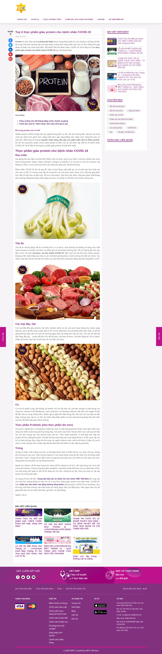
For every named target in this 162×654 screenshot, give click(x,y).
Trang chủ (22, 19)
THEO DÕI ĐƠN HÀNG (44, 589)
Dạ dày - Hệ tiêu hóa (126, 132)
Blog (74, 611)
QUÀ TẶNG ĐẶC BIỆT (23, 589)
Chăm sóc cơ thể (116, 115)
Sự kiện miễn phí (116, 19)
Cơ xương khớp (116, 128)
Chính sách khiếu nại (58, 621)
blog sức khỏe (134, 111)
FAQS (59, 589)
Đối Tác (75, 618)
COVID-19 (35, 19)
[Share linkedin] (10, 50)
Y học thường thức (52, 19)
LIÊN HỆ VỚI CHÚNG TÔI (75, 589)
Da (111, 132)
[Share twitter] (10, 45)
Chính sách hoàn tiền (58, 618)
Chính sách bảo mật (58, 607)
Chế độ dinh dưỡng (117, 123)
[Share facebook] (10, 40)
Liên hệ (75, 615)
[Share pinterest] (10, 54)
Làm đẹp (101, 19)
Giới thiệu (76, 607)
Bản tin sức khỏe (116, 111)
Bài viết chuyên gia (117, 106)
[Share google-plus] (10, 59)
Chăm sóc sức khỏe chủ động (79, 19)
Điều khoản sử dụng (58, 603)
